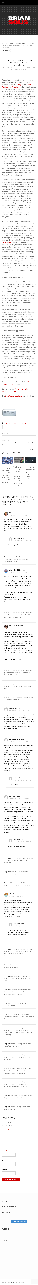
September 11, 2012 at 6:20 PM (19, 711)
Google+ (14, 391)
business (7, 423)
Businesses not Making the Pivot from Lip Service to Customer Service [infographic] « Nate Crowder (17, 992)
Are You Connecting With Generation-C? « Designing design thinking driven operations (19, 860)
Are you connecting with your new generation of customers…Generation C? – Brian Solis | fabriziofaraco (18, 615)
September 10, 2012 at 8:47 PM (19, 515)
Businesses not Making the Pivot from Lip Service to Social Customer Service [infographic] (18, 1057)
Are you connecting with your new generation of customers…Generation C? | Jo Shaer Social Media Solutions (18, 673)
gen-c (31, 423)
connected (16, 423)
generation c (7, 427)
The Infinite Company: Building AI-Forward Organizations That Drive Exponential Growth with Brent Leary (18, 476)
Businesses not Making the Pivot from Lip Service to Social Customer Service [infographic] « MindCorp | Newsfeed (18, 1084)
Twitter (28, 85)
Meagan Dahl (14, 796)
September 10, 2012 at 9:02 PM (19, 572)
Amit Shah (13, 708)
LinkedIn (25, 389)
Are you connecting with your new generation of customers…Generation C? (19, 62)
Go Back (7, 50)
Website (4, 1169)
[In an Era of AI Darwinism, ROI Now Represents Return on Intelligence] (30, 460)
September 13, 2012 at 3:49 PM (19, 798)
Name (4, 1151)
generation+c (17, 427)
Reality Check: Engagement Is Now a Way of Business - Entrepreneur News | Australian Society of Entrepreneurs (18, 1071)
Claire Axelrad (14, 626)
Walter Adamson (15, 513)
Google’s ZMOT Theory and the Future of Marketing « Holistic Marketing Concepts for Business (17, 559)
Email (4, 1160)
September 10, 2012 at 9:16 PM (22, 540)
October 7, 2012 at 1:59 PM (18, 896)
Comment (5, 1130)
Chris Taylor (13, 894)
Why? (31, 450)
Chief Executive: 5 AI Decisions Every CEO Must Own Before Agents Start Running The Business (7, 475)
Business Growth (21, 43)
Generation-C (7, 242)
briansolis (17, 538)
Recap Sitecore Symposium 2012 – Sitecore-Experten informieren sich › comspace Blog (18, 686)
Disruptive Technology (15, 69)
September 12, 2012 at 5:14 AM (19, 741)
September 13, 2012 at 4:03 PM (22, 842)
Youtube (15, 87)
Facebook (5, 87)
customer (24, 423)
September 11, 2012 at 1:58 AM (19, 628)
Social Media (23, 69)
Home (5, 43)
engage (20, 85)
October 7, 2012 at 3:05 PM (21, 926)
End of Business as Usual (13, 396)
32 (4, 434)
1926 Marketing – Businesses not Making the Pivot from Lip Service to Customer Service (19, 1016)
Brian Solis (19, 20)
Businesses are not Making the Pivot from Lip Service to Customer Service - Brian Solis (18, 978)
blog (11, 43)
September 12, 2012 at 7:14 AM (22, 780)
